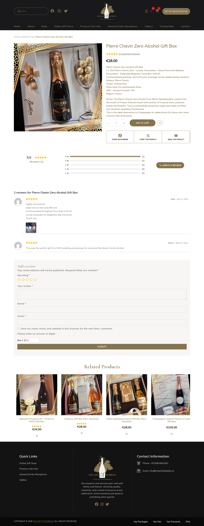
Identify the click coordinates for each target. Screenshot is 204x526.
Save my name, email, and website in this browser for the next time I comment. (67, 328)
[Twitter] (66, 11)
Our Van (157, 521)
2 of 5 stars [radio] (23, 279)
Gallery (149, 26)
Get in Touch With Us (176, 11)
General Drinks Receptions (123, 26)
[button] (160, 123)
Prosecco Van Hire (90, 26)
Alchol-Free (28, 36)
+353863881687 (159, 463)
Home (17, 26)
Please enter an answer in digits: (36, 333)
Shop (44, 26)
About (30, 26)
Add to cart (142, 123)
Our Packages (141, 521)
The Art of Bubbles (43, 521)
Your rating (23, 275)
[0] (151, 11)
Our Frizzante (173, 521)
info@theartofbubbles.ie (161, 470)
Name (21, 303)
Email (21, 316)
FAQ (188, 521)
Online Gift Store (63, 26)
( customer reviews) (129, 53)
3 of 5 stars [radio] (27, 279)
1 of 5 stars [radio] (19, 279)
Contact (185, 26)
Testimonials (167, 26)
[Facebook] (52, 11)
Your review (25, 286)
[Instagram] (59, 11)
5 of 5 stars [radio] (35, 279)
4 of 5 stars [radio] (31, 279)
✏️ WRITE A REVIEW (170, 165)
